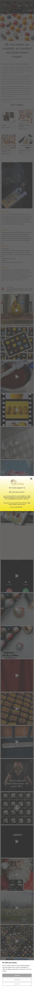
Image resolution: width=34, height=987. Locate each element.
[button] (31, 479)
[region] (17, 973)
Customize (17, 979)
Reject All (17, 984)
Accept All (17, 975)
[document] (17, 493)
